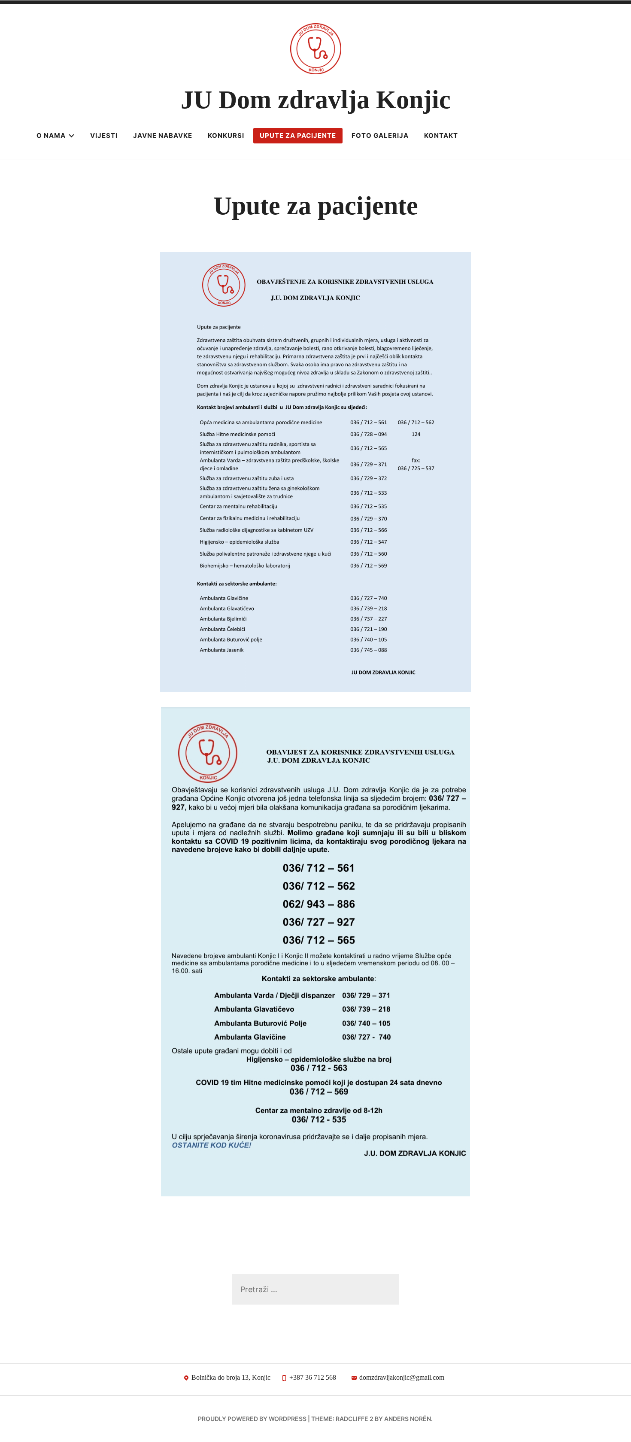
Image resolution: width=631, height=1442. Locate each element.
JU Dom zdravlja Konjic (316, 99)
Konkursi (226, 135)
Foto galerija (380, 135)
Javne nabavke (162, 135)
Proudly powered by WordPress (252, 1418)
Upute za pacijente (298, 135)
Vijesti (104, 135)
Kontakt (441, 135)
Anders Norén (407, 1418)
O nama (51, 135)
